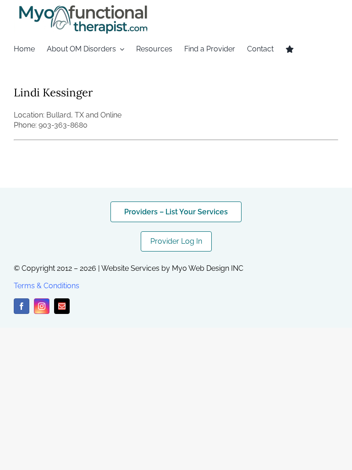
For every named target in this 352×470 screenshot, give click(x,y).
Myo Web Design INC (207, 268)
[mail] (62, 306)
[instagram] (42, 306)
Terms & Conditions (46, 285)
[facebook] (21, 306)
